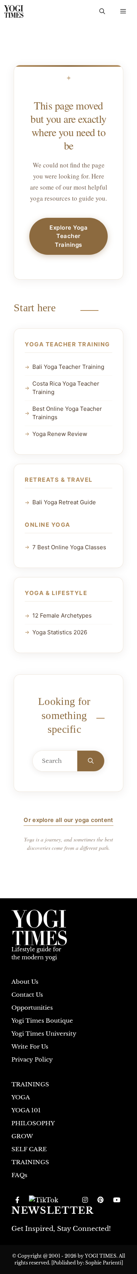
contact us (27, 994)
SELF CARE (29, 1149)
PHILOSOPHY (33, 1123)
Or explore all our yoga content (68, 820)
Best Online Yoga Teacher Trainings (67, 413)
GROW (22, 1136)
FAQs (19, 1175)
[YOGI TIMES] (14, 11)
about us (24, 981)
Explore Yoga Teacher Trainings (68, 236)
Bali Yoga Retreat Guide (64, 502)
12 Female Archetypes (62, 615)
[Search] (90, 761)
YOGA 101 (26, 1110)
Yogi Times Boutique (42, 1020)
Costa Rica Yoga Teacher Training (65, 388)
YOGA (20, 1097)
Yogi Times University (43, 1033)
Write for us (29, 1046)
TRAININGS (30, 1084)
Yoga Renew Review (59, 434)
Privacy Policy (32, 1059)
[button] (102, 11)
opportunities (32, 1007)
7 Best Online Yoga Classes (69, 547)
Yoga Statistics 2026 (59, 632)
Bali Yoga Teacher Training (68, 366)
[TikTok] (43, 1200)
